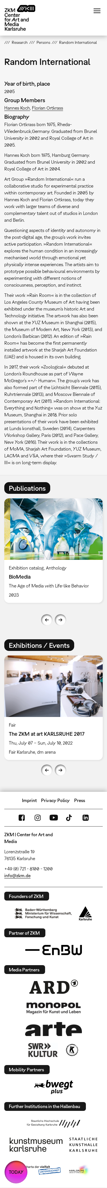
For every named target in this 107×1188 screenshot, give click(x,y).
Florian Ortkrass (47, 107)
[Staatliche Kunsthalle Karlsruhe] (83, 1145)
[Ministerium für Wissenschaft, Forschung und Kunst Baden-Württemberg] (43, 913)
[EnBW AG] (53, 950)
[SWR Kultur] (43, 1050)
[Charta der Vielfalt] (38, 1170)
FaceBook (21, 817)
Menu (97, 11)
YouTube (53, 817)
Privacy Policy (55, 800)
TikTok (69, 817)
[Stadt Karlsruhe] (85, 913)
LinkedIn (85, 817)
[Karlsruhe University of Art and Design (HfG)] (53, 1123)
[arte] (53, 1029)
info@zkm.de (17, 875)
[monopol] (53, 1007)
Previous (47, 620)
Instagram (37, 817)
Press (79, 800)
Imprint (29, 800)
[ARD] (53, 987)
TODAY (16, 1172)
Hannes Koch (17, 107)
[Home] (24, 18)
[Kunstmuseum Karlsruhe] (36, 1145)
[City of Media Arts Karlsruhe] (79, 1170)
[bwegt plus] (53, 1087)
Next (60, 620)
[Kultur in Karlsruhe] (71, 1050)
